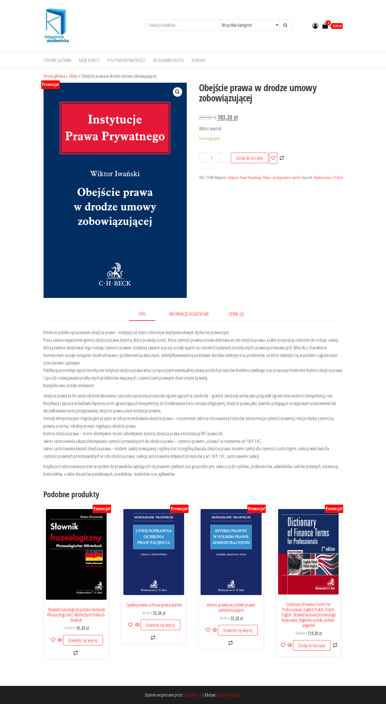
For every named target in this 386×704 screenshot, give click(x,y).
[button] (177, 92)
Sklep (73, 76)
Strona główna (57, 60)
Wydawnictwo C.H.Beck (328, 177)
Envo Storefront (229, 695)
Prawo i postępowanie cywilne (282, 177)
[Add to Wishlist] (273, 158)
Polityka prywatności (126, 60)
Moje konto (89, 60)
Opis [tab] (142, 314)
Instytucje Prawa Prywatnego (245, 177)
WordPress (192, 695)
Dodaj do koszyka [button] (312, 645)
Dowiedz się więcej (83, 640)
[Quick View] (60, 640)
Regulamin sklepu (168, 60)
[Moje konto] (315, 25)
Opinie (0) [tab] (236, 314)
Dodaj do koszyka (249, 158)
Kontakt (199, 60)
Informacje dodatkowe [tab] (189, 314)
